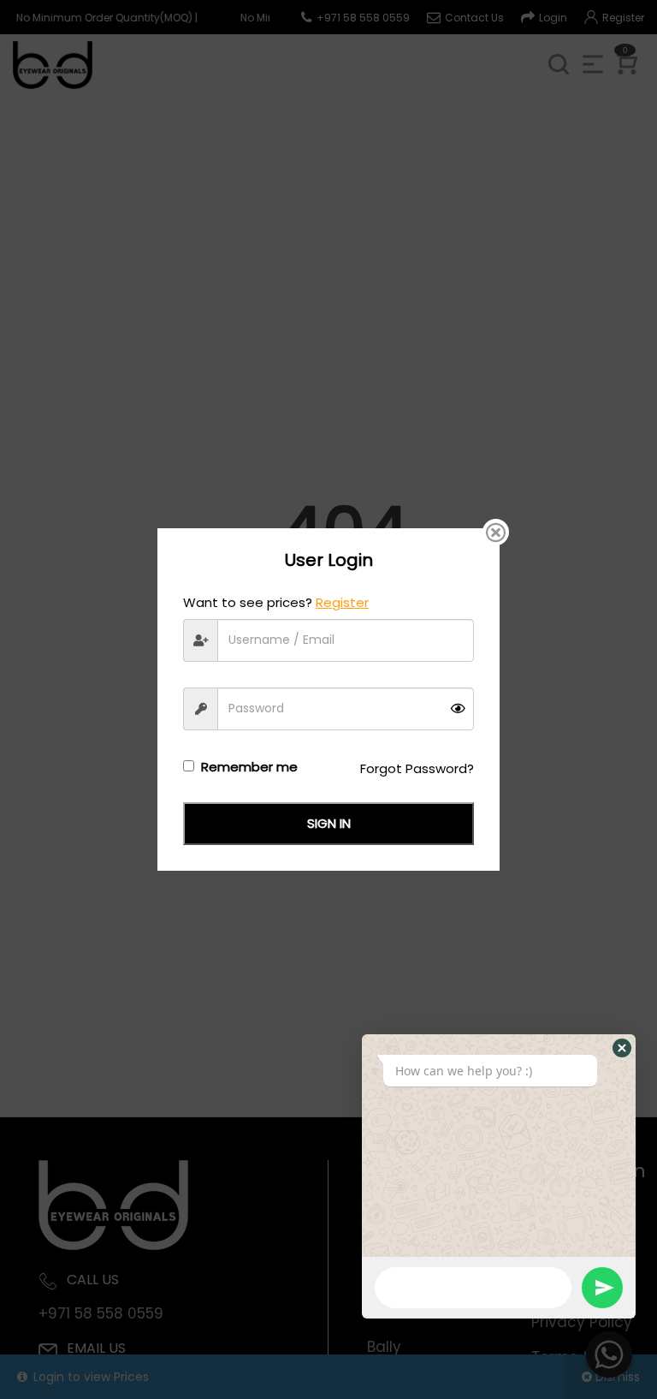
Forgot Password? (417, 768)
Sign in (329, 823)
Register (342, 602)
